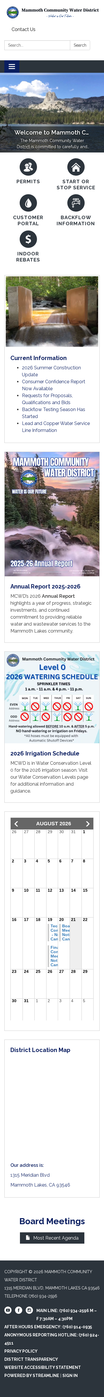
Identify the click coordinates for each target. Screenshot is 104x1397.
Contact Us (24, 29)
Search (80, 45)
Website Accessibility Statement (42, 1367)
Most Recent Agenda (56, 1238)
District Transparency (31, 1359)
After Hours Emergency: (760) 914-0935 (48, 1327)
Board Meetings (52, 1221)
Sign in (70, 1375)
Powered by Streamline (31, 1375)
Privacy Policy (21, 1351)
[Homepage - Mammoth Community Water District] (52, 12)
